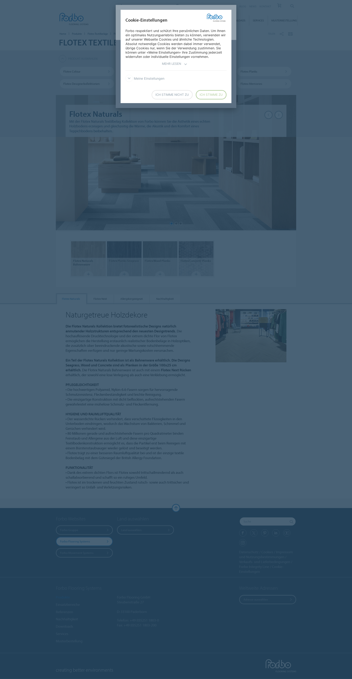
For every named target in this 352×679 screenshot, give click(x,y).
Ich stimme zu (211, 95)
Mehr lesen (171, 64)
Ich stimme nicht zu (172, 95)
